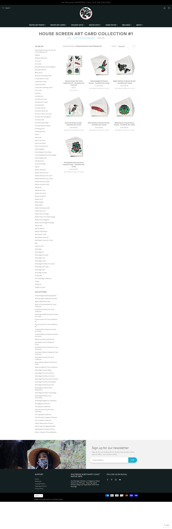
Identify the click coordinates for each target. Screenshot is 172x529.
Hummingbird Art (41, 158)
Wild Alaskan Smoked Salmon (45, 429)
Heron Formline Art (41, 146)
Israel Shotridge (40, 164)
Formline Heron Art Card (43, 114)
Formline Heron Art (41, 111)
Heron (37, 134)
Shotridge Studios (41, 273)
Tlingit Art (38, 284)
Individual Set (39, 161)
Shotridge (38, 249)
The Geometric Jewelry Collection (46, 417)
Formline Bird (39, 105)
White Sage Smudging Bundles (45, 426)
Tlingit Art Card (40, 287)
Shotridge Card (40, 258)
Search (37, 479)
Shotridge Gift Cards (42, 267)
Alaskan (37, 55)
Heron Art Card (40, 140)
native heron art (40, 211)
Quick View (73, 65)
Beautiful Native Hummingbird (45, 67)
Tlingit (37, 281)
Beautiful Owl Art (40, 70)
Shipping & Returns (41, 486)
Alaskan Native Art (41, 58)
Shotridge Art (39, 252)
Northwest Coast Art (42, 237)
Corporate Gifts (40, 84)
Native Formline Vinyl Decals (44, 339)
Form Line (38, 90)
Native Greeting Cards (42, 208)
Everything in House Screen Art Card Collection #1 (45, 51)
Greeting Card (39, 129)
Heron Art (38, 137)
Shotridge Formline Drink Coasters (46, 379)
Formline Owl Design (42, 123)
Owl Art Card (39, 246)
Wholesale (38, 481)
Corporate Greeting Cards (43, 87)
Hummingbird (39, 149)
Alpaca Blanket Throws (42, 301)
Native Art (38, 187)
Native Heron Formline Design (45, 217)
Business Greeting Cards (43, 76)
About (139, 25)
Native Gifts (94, 25)
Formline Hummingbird (43, 117)
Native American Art (41, 173)
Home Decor (111, 25)
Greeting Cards (40, 131)
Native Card (39, 199)
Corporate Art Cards (42, 79)
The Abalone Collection (42, 407)
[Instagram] (115, 479)
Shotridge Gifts (40, 270)
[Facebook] (107, 479)
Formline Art (39, 96)
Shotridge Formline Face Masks (45, 382)
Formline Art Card (41, 99)
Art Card (38, 61)
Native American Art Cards (44, 179)
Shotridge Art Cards (41, 255)
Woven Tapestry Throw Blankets (46, 432)
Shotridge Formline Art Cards (45, 264)
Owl (36, 243)
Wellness (126, 25)
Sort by (113, 46)
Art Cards (38, 64)
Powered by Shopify (57, 499)
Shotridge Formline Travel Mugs (45, 393)
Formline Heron (40, 108)
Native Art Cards (58, 25)
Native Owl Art (40, 229)
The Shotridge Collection (43, 278)
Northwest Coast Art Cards (44, 240)
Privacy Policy (39, 488)
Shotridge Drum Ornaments (44, 373)
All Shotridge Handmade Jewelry (46, 296)
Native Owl (38, 226)
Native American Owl (42, 184)
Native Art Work (40, 196)
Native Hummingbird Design (44, 223)
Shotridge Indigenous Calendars (46, 401)
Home (69, 38)
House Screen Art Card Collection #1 (84, 38)
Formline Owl (39, 120)
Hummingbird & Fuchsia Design (45, 155)
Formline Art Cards (41, 102)
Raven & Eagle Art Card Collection (46, 367)
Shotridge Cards (40, 261)
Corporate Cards (40, 82)
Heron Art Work (40, 143)
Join (132, 460)
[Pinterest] (111, 479)
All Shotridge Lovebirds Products (46, 298)
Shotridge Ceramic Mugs (43, 370)
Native (37, 167)
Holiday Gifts (77, 25)
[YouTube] (119, 479)
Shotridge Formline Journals (44, 385)
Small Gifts (38, 276)
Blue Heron (39, 73)
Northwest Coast (40, 234)
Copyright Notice (40, 484)
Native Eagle (39, 202)
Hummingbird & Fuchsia (43, 152)
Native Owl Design (41, 231)
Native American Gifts (42, 182)
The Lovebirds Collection (43, 420)
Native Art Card (40, 190)
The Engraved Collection (43, 415)
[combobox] (127, 46)
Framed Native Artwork (43, 126)
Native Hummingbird (42, 220)
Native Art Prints (37, 25)
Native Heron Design (42, 214)
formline (38, 93)
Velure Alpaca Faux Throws (44, 423)
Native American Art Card (43, 176)
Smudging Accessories (42, 404)
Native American (40, 170)
